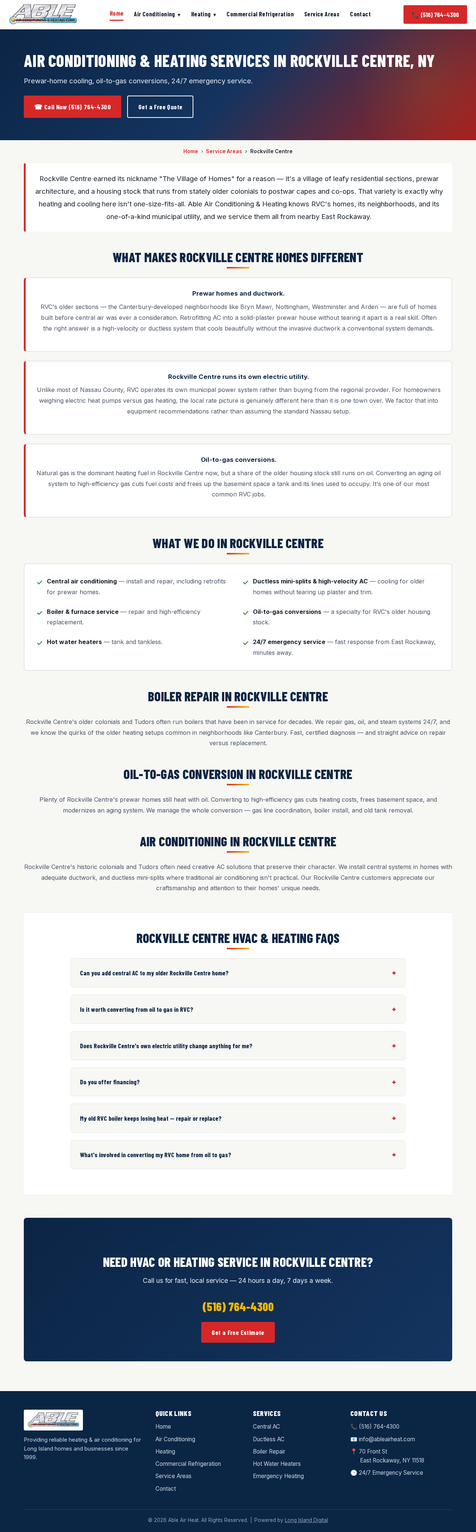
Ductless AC (268, 1439)
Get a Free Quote (160, 107)
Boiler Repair (269, 1451)
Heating (201, 13)
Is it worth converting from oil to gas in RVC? (136, 1009)
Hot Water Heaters (277, 1463)
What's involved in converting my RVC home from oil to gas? (155, 1154)
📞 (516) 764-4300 (435, 14)
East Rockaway (379, 1460)
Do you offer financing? (110, 1082)
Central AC (266, 1426)
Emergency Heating (278, 1476)
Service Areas (322, 13)
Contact (360, 13)
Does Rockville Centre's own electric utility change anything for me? (166, 1046)
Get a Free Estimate (238, 1332)
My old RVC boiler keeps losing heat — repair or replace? (151, 1118)
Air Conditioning (154, 13)
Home (117, 13)
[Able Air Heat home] (43, 14)
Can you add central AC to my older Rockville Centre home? (154, 973)
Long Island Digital (306, 1520)
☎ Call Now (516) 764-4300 (72, 107)
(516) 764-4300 (379, 1426)
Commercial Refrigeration (260, 13)
